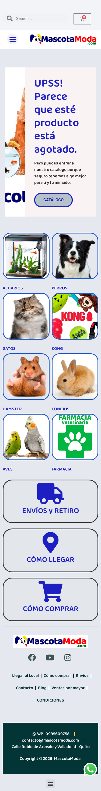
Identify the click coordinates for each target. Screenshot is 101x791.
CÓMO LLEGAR (50, 560)
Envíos (82, 675)
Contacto (24, 688)
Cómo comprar (57, 675)
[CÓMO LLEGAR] (50, 542)
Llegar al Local (25, 675)
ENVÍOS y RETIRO (50, 511)
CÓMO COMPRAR (50, 609)
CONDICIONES (50, 700)
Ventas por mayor (68, 688)
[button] (12, 39)
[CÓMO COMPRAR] (50, 591)
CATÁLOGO (53, 199)
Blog (42, 688)
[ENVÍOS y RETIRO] (50, 493)
